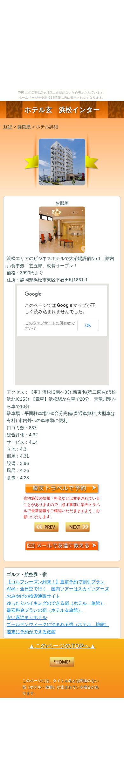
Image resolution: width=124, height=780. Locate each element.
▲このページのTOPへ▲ (62, 646)
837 (33, 427)
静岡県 (24, 126)
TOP (7, 126)
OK (88, 325)
